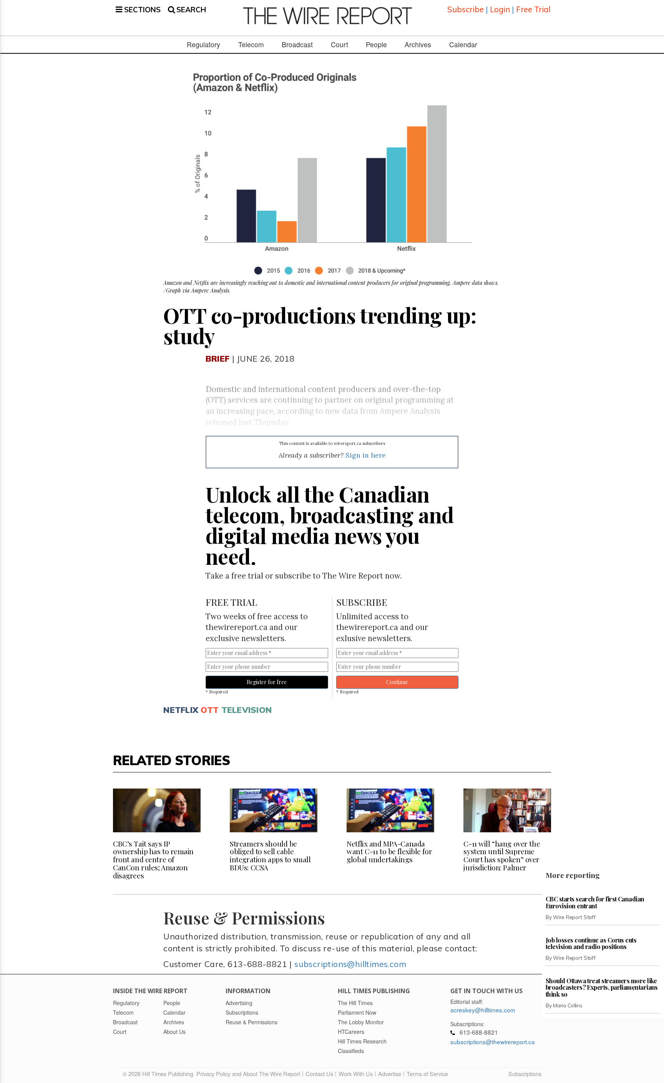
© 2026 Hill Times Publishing (159, 1074)
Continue (397, 682)
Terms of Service (427, 1074)
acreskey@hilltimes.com (482, 1009)
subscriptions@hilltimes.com (350, 964)
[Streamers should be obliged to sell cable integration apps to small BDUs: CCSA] (273, 810)
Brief (217, 358)
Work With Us (356, 1074)
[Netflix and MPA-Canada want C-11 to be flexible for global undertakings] (390, 810)
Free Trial (533, 9)
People (376, 44)
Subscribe (465, 9)
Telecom (251, 44)
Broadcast (297, 44)
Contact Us (319, 1074)
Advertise (389, 1074)
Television (246, 709)
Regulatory (203, 44)
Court (339, 44)
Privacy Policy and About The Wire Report (248, 1074)
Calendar (463, 44)
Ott (210, 709)
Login (500, 9)
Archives (418, 44)
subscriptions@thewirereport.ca (492, 1041)
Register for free (267, 682)
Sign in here (365, 455)
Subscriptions (524, 1074)
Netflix (180, 709)
